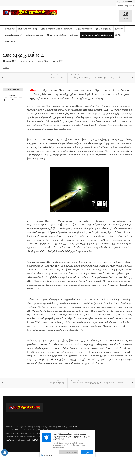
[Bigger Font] (21, 95)
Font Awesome (11, 440)
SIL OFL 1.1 (35, 440)
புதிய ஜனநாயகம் (104, 28)
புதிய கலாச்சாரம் (84, 28)
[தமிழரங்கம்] (30, 12)
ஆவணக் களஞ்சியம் (56, 35)
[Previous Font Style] (4, 99)
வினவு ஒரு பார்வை (24, 54)
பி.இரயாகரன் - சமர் (27, 28)
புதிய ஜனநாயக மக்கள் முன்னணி (57, 28)
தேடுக (118, 35)
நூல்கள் (119, 28)
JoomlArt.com (73, 427)
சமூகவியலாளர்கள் (13, 35)
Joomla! (8, 430)
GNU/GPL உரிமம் (17, 430)
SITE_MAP (10, 41)
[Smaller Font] (4, 95)
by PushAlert (48, 455)
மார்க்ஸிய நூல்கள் (34, 35)
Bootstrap (9, 437)
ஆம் (87, 452)
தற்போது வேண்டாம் (69, 452)
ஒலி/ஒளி (74, 35)
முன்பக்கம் (10, 28)
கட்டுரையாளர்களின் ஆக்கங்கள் (97, 35)
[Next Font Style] (21, 99)
